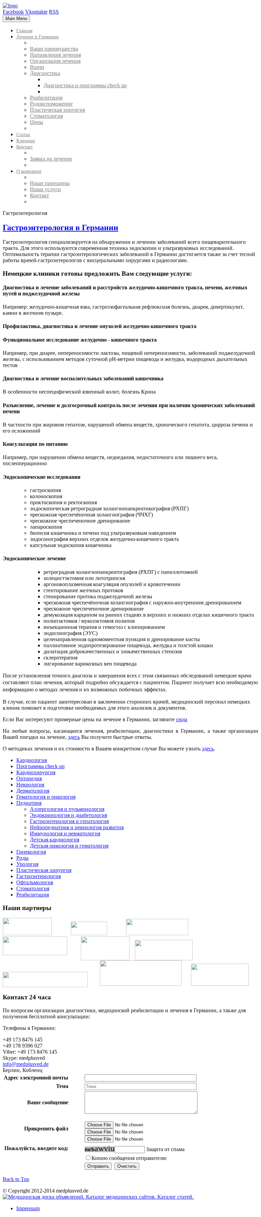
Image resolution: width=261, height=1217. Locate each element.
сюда (181, 719)
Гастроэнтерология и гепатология (69, 821)
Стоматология (46, 116)
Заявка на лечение (51, 159)
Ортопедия (29, 778)
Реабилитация (46, 98)
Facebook (13, 12)
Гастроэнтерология (38, 876)
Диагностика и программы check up (85, 85)
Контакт (39, 195)
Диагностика (45, 73)
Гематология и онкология (45, 797)
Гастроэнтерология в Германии (60, 227)
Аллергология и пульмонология (67, 809)
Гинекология (31, 852)
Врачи (37, 67)
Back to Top (16, 1179)
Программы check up (40, 766)
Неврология (30, 784)
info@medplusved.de (26, 1064)
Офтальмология (34, 882)
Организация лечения (55, 61)
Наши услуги (45, 189)
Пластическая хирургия (57, 110)
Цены (36, 122)
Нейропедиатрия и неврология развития (77, 827)
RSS (54, 12)
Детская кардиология (54, 839)
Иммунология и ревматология (65, 833)
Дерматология (32, 791)
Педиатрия (28, 803)
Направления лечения (55, 55)
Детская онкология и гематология (69, 846)
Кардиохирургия (35, 772)
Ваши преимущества (54, 49)
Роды (22, 858)
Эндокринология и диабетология (68, 815)
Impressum (28, 1208)
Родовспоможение (51, 104)
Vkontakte (36, 12)
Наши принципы (50, 183)
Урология (27, 864)
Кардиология (31, 760)
